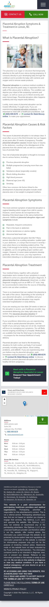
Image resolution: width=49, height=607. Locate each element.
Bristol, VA (21, 499)
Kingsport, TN (12, 499)
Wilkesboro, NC (29, 494)
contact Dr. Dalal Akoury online (23, 115)
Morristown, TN (12, 497)
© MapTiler (32, 416)
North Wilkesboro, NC (15, 494)
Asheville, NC (23, 489)
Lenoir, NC (19, 492)
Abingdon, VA (31, 499)
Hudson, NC (11, 492)
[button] (24, 403)
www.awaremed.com (15, 434)
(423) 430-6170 (12, 431)
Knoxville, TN (23, 497)
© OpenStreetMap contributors (41, 416)
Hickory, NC (28, 492)
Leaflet (27, 416)
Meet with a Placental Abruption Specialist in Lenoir (28, 373)
